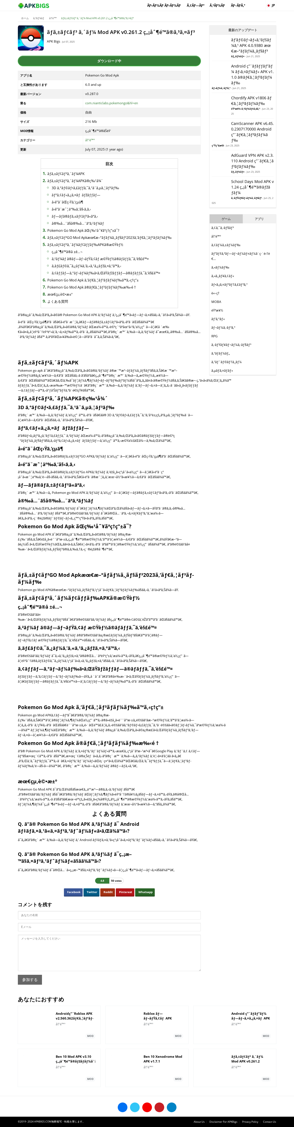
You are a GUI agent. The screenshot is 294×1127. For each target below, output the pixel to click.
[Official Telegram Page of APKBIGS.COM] (171, 1107)
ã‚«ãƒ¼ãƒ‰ (220, 267)
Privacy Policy (250, 1122)
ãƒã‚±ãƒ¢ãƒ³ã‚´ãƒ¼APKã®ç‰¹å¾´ (75, 180)
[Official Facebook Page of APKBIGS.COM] (122, 1107)
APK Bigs (53, 41)
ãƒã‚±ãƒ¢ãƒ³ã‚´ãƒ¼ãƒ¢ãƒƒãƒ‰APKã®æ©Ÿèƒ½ (85, 244)
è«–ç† (215, 293)
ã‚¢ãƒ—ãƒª (195, 5)
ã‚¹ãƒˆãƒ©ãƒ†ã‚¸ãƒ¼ (226, 362)
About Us (199, 1122)
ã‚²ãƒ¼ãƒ (218, 5)
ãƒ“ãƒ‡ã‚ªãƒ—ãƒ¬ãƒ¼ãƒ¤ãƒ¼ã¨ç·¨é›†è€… (240, 256)
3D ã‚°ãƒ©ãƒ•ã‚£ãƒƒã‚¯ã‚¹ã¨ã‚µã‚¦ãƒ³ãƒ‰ (85, 188)
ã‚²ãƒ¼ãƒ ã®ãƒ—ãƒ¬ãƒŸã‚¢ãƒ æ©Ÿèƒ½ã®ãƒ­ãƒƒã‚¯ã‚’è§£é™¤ (100, 258)
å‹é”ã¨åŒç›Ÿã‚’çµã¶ (67, 202)
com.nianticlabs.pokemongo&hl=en (111, 103)
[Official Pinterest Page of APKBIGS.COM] (159, 1107)
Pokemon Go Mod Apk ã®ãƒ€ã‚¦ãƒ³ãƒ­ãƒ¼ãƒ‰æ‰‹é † (91, 287)
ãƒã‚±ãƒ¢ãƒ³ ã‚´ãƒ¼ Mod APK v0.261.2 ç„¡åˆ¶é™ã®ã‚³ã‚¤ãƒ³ (97, 18)
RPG (214, 336)
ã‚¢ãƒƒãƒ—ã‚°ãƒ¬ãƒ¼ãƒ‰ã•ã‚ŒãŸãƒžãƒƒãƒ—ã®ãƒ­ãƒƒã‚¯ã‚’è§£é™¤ (106, 273)
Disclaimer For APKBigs (223, 1122)
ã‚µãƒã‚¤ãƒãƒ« (222, 370)
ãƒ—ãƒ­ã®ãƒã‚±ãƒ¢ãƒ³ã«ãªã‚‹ (75, 216)
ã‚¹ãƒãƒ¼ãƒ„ (220, 353)
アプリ (259, 219)
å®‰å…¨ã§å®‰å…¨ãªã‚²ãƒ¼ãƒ (78, 223)
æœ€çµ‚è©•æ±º (60, 294)
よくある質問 (57, 301)
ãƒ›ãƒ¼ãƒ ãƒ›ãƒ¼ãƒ (164, 5)
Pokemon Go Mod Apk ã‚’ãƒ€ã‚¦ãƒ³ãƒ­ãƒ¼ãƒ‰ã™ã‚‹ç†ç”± (93, 280)
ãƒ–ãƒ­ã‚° (238, 5)
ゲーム (226, 219)
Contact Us (269, 1122)
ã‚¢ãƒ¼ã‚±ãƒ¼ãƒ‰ (225, 245)
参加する (30, 980)
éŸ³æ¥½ (217, 310)
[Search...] (261, 3)
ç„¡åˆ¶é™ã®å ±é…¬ (67, 251)
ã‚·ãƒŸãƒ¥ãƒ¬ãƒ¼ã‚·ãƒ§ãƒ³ (231, 344)
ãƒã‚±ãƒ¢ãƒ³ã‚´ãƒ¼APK (66, 173)
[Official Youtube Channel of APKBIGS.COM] (147, 1107)
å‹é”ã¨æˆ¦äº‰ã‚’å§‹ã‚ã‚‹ (71, 209)
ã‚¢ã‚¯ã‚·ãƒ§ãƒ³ (222, 228)
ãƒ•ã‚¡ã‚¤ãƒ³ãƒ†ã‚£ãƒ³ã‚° (229, 284)
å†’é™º (53, 18)
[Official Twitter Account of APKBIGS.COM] (135, 1107)
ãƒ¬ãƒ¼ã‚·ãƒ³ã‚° (223, 327)
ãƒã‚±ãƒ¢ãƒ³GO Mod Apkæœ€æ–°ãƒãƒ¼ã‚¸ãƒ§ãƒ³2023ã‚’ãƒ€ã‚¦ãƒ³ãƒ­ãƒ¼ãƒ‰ (109, 237)
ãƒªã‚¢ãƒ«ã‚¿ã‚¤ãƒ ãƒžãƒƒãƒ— (76, 195)
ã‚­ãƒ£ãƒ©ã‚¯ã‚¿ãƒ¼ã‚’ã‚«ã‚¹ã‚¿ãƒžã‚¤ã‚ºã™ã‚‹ (86, 266)
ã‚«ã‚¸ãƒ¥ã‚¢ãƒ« (222, 276)
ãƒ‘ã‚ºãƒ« (218, 319)
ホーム (25, 18)
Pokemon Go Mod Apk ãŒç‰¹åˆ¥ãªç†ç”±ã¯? (83, 230)
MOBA (216, 301)
